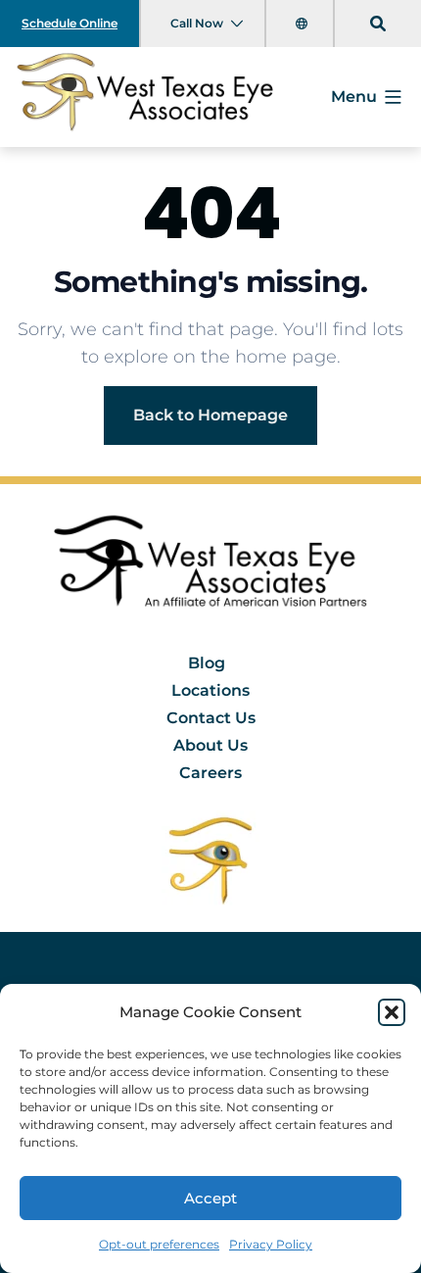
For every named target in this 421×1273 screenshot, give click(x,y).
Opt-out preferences (159, 1244)
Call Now (196, 23)
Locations (210, 690)
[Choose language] (303, 23)
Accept (210, 1198)
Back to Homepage (210, 415)
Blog (206, 663)
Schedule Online (69, 23)
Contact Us (211, 718)
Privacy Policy (270, 1244)
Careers (210, 772)
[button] (391, 1012)
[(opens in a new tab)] (210, 859)
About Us (210, 745)
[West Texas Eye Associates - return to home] (211, 567)
